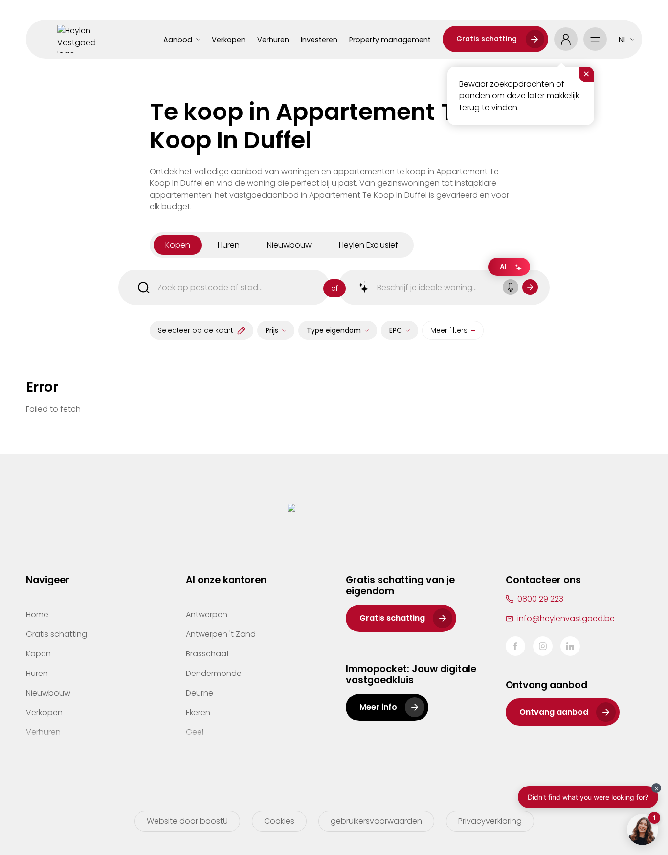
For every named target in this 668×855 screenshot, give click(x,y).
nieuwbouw (289, 244)
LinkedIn (570, 646)
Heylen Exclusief (368, 244)
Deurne (199, 692)
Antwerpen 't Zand (221, 634)
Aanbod (177, 40)
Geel (194, 732)
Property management (390, 40)
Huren (37, 673)
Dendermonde (214, 673)
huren (229, 244)
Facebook (515, 646)
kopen (177, 244)
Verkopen (228, 40)
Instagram (543, 646)
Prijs (272, 330)
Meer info (378, 707)
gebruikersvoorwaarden (376, 821)
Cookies (279, 821)
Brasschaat (207, 653)
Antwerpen (206, 614)
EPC (395, 330)
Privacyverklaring (490, 821)
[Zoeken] (530, 287)
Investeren (319, 40)
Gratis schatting (486, 39)
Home (37, 614)
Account (566, 39)
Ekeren (198, 712)
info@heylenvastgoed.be (566, 618)
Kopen (38, 653)
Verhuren (273, 40)
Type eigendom (334, 330)
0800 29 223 (540, 599)
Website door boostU (187, 821)
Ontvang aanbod (553, 712)
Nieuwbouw (48, 692)
